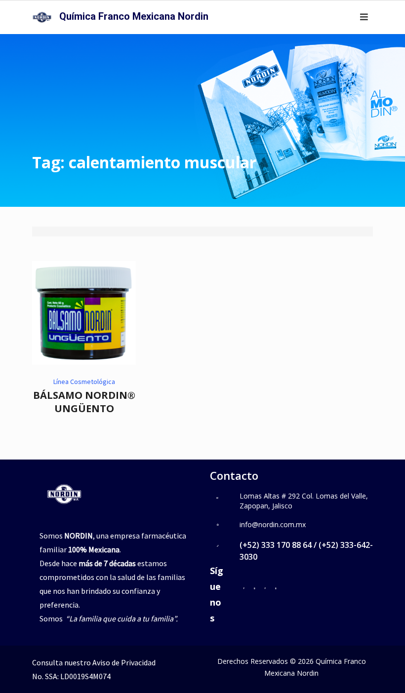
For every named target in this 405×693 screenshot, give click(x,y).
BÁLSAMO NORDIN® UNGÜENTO (84, 401)
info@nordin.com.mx (273, 524)
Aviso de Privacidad (124, 662)
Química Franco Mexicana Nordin (133, 16)
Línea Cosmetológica (84, 381)
